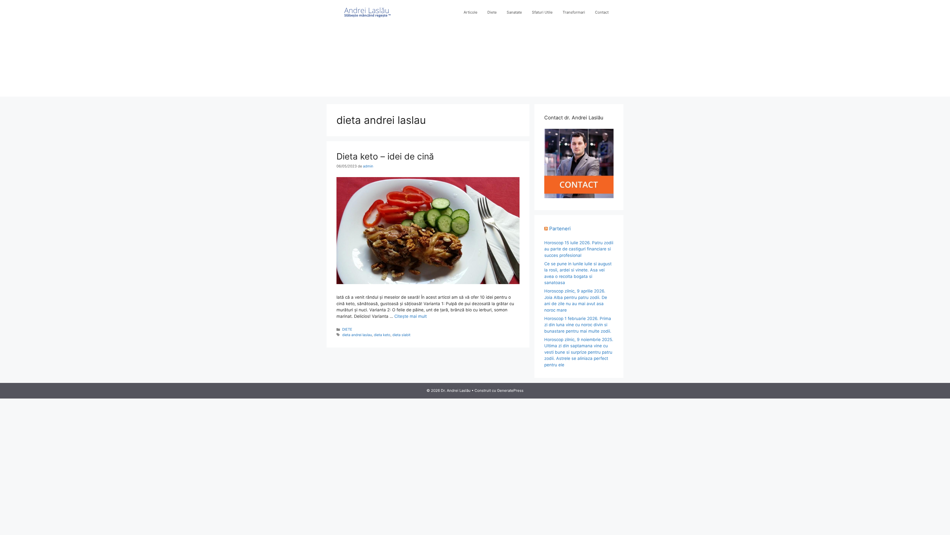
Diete (492, 12)
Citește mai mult (410, 316)
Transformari (574, 12)
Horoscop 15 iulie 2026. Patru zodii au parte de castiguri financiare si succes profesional (578, 249)
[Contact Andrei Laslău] (579, 196)
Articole (470, 12)
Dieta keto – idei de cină (385, 156)
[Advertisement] (475, 62)
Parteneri (560, 229)
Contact (602, 12)
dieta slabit (401, 335)
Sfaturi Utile (542, 12)
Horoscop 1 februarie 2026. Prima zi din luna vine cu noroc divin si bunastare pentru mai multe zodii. (577, 325)
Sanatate (514, 12)
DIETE (347, 329)
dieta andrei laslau (357, 335)
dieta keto (382, 335)
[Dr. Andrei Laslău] (367, 12)
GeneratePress (510, 390)
